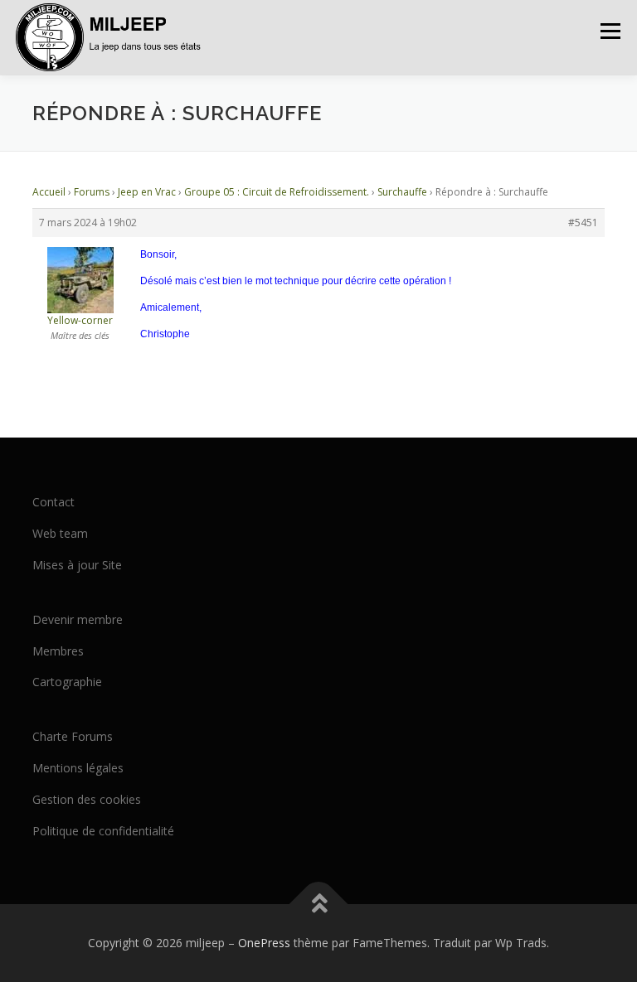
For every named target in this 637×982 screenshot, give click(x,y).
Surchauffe (402, 192)
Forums (91, 192)
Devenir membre (77, 619)
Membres (58, 651)
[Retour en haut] (318, 904)
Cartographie (67, 681)
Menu (610, 30)
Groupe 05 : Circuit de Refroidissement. (276, 192)
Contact (53, 502)
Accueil (49, 192)
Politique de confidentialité (103, 831)
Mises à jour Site (77, 565)
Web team (60, 533)
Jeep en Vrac (147, 192)
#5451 (583, 222)
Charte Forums (72, 736)
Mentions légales (78, 768)
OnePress (264, 943)
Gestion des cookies (86, 799)
